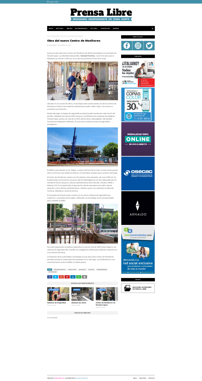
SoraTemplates (59, 378)
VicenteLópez (56, 36)
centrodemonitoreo (60, 269)
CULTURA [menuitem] (93, 28)
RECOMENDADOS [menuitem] (81, 28)
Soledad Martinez (102, 269)
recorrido (91, 269)
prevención (82, 269)
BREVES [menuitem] (69, 28)
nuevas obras (72, 269)
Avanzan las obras (78, 303)
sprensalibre (52, 45)
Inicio (48, 36)
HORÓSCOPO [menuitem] (105, 28)
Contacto (151, 378)
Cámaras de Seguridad (56, 303)
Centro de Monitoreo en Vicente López (105, 304)
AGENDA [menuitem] (116, 28)
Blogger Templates (82, 378)
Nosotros (142, 378)
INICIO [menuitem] (51, 28)
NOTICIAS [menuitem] (59, 28)
